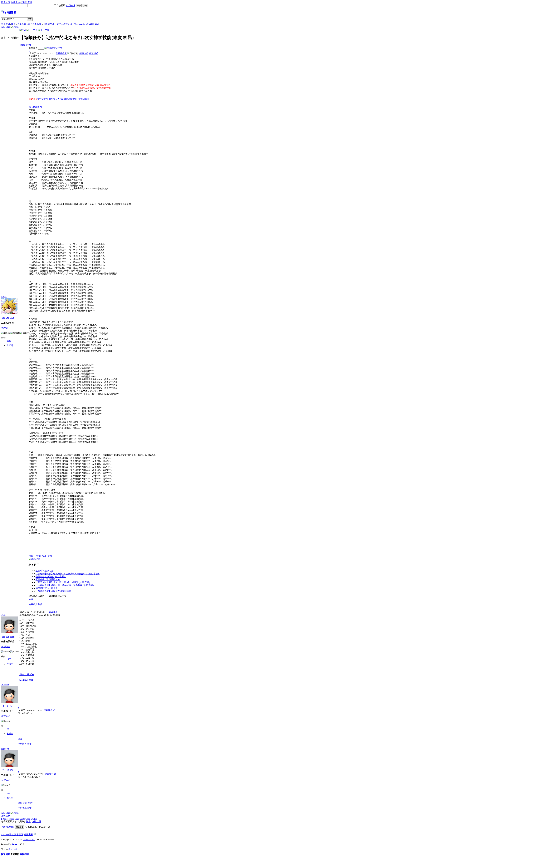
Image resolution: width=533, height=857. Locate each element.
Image (11, 819)
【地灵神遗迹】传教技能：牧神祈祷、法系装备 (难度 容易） (65, 585)
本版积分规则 (7, 827)
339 (7, 636)
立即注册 (36, 821)
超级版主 (5, 646)
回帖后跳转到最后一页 (39, 827)
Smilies (34, 819)
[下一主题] (43, 30)
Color (5, 819)
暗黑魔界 (5, 24)
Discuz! (15, 844)
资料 (49, 556)
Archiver (5, 834)
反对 (31, 674)
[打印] (22, 30)
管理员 (4, 328)
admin (4, 296)
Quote (22, 819)
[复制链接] (25, 45)
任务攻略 (21, 24)
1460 (12, 636)
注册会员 (5, 716)
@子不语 (12, 849)
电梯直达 (33, 48)
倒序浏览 (83, 53)
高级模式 (5, 816)
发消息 (10, 345)
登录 (28, 821)
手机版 (12, 834)
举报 (40, 604)
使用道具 (33, 604)
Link (17, 819)
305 (7, 318)
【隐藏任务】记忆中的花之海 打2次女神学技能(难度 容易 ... (72, 24)
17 (8, 770)
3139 (12, 318)
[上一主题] (32, 30)
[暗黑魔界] (9, 12)
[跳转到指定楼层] (53, 48)
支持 (26, 674)
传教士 (32, 556)
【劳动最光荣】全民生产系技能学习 (53, 591)
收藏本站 (15, 2)
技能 (38, 556)
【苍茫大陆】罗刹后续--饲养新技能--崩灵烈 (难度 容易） (63, 582)
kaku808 (5, 749)
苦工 (3, 615)
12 (3, 770)
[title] (35, 834)
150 (11, 770)
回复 (31, 599)
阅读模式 (93, 53)
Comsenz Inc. (29, 839)
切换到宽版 (26, 2)
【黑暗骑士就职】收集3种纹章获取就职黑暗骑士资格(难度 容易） (68, 573)
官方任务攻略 (34, 24)
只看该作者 (61, 53)
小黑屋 (19, 834)
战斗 (44, 556)
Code (27, 819)
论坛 (13, 24)
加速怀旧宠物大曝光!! (46, 588)
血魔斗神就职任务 (44, 571)
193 (3, 318)
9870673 (5, 684)
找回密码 (70, 5)
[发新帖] (15, 27)
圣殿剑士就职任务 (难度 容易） (51, 576)
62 (11, 706)
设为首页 (5, 2)
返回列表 (5, 27)
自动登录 (60, 5)
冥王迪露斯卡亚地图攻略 (48, 579)
